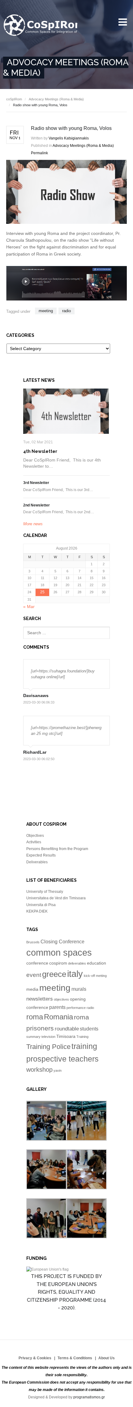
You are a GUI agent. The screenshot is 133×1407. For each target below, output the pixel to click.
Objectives (35, 835)
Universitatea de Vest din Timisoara (56, 898)
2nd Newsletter (36, 505)
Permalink (39, 153)
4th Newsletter (40, 451)
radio (66, 310)
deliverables (77, 963)
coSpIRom (14, 99)
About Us (106, 1358)
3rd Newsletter (36, 483)
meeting (46, 310)
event (33, 975)
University (40, 25)
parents (57, 1007)
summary (33, 1036)
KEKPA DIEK (37, 911)
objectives (61, 999)
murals (78, 989)
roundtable (67, 1029)
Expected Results (41, 855)
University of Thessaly (44, 891)
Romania (58, 1017)
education (96, 963)
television (48, 1036)
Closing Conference (62, 941)
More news (33, 524)
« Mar (29, 606)
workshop (39, 1069)
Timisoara (65, 1036)
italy (75, 974)
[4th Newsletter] (66, 411)
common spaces (59, 952)
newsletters (39, 999)
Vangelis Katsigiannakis (69, 138)
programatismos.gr (89, 1397)
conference (37, 963)
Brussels (33, 942)
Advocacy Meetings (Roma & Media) (56, 99)
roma (34, 1017)
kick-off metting (95, 976)
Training (82, 1036)
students (89, 1028)
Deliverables (37, 862)
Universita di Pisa (41, 905)
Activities (33, 842)
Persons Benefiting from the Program (57, 849)
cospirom (58, 963)
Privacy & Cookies (35, 1358)
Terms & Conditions (75, 1358)
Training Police (48, 1046)
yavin (58, 1070)
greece (54, 974)
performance (76, 1008)
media (32, 989)
